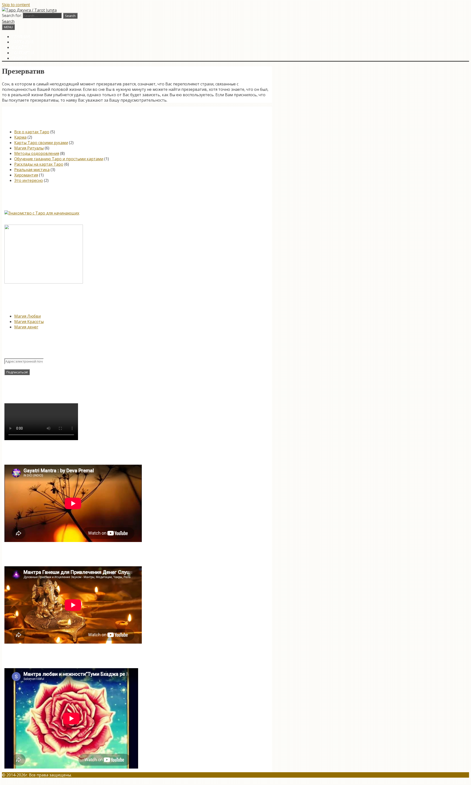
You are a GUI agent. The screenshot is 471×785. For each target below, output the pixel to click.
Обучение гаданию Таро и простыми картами (58, 159)
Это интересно (28, 180)
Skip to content (16, 4)
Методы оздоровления (36, 153)
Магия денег (26, 327)
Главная (21, 36)
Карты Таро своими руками (41, 142)
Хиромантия (26, 175)
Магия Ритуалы (29, 148)
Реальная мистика (32, 169)
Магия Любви (27, 316)
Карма (20, 137)
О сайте (20, 47)
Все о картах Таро (31, 132)
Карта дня (23, 42)
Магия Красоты (29, 321)
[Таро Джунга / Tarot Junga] (29, 10)
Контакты (23, 52)
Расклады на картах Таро (38, 164)
